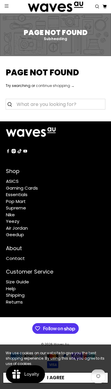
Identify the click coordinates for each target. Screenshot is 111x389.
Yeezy (12, 221)
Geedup (15, 234)
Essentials (17, 194)
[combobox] (55, 104)
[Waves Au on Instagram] (14, 152)
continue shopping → (55, 85)
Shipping (15, 295)
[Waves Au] (55, 6)
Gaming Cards (22, 188)
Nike (10, 215)
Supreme (16, 208)
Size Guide (17, 282)
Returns (14, 302)
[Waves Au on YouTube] (25, 152)
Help (11, 288)
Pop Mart (16, 201)
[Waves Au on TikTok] (19, 152)
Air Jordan (17, 228)
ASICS (12, 181)
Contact (15, 258)
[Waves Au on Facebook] (8, 152)
